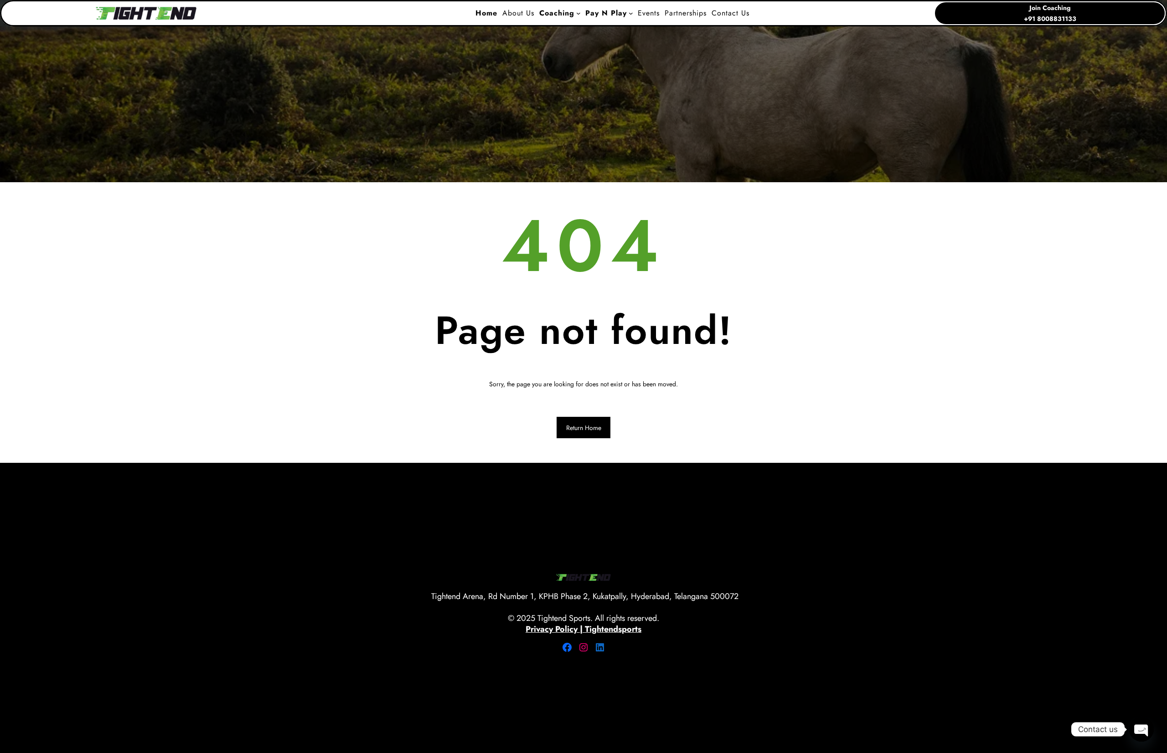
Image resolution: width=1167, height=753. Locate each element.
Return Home (583, 427)
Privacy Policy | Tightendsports (583, 629)
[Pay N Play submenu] (631, 13)
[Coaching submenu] (578, 13)
